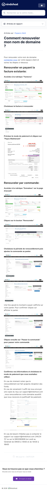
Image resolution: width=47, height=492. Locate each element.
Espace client (20, 33)
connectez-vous (10, 60)
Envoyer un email (25, 479)
